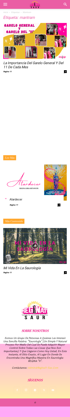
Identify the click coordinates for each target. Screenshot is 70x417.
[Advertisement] (35, 118)
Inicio (5, 12)
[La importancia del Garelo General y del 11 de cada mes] (35, 41)
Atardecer (16, 199)
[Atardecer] (35, 182)
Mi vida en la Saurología (22, 268)
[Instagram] (26, 390)
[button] (5, 4)
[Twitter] (44, 390)
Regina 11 (7, 71)
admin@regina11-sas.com (43, 368)
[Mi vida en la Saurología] (35, 246)
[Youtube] (53, 390)
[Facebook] (17, 390)
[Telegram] (35, 390)
